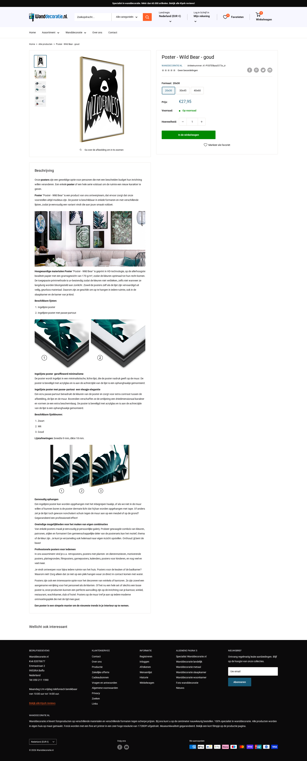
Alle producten (45, 44)
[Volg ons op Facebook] (119, 747)
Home (32, 32)
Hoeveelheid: (169, 121)
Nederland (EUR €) (40, 742)
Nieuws (180, 687)
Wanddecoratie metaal (188, 667)
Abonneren (239, 682)
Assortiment (48, 32)
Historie (144, 677)
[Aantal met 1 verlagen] (183, 121)
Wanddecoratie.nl (172, 65)
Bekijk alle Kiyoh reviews (42, 703)
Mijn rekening (202, 16)
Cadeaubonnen (100, 677)
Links (95, 703)
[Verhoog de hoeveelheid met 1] (201, 121)
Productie (97, 667)
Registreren (146, 656)
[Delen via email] (269, 69)
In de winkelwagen (188, 134)
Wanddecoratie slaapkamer (191, 672)
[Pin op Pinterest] (256, 69)
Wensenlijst (146, 672)
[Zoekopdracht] (147, 17)
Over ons (97, 32)
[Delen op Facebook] (249, 69)
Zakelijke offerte (100, 672)
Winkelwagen (147, 682)
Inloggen (144, 661)
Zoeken (96, 698)
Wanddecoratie (74, 32)
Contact (112, 32)
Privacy (96, 693)
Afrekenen (145, 667)
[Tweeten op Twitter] (263, 69)
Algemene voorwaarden (105, 687)
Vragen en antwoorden (104, 682)
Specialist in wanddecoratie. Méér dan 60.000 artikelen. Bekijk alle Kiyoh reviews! (153, 3)
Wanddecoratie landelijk (189, 661)
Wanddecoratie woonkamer (191, 677)
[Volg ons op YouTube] (126, 747)
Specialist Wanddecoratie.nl (191, 656)
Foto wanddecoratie (187, 682)
